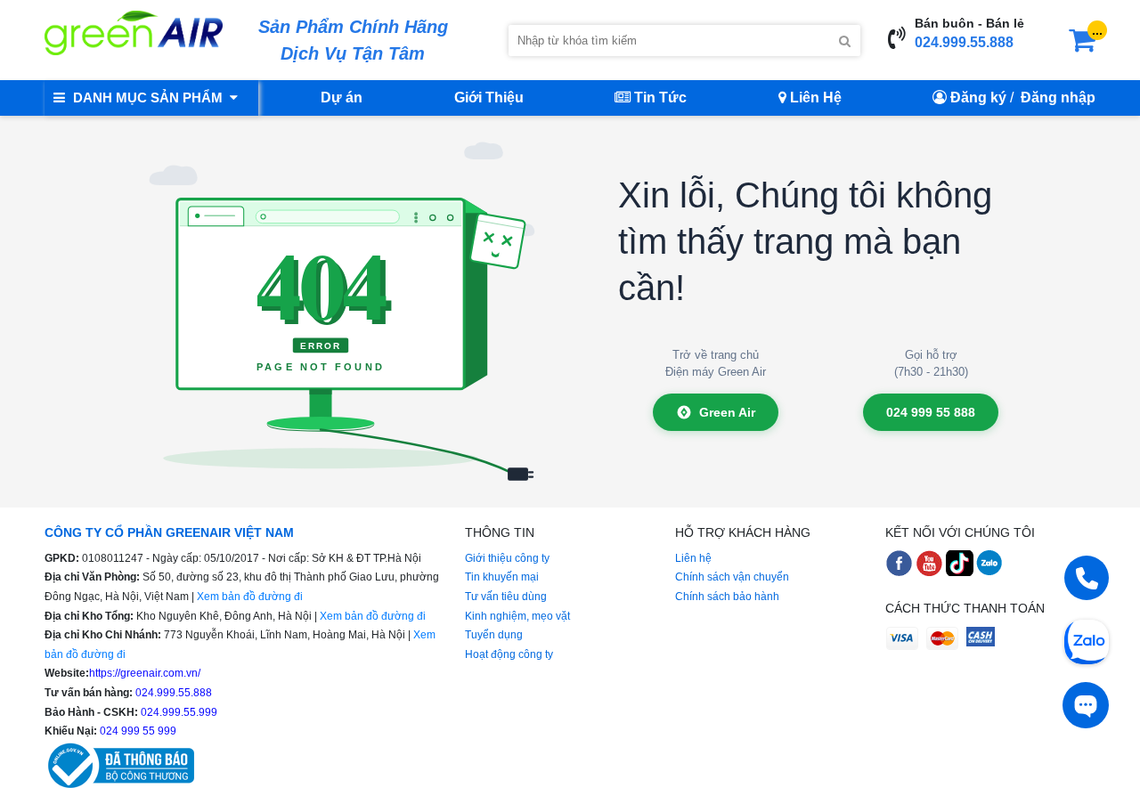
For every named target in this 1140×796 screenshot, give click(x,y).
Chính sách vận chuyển (732, 577)
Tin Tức (659, 97)
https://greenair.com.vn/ (144, 673)
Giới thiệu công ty (507, 558)
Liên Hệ (814, 97)
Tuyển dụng (494, 635)
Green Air (727, 412)
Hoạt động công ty (509, 654)
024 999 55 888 (930, 412)
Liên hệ (693, 558)
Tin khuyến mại (502, 577)
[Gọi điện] (1086, 578)
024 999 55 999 (136, 731)
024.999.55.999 (177, 712)
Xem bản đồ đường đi (250, 596)
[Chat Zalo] (1086, 640)
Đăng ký (978, 97)
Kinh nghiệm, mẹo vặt (517, 616)
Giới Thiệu (489, 97)
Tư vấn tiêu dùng (506, 596)
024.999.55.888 (964, 42)
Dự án (341, 97)
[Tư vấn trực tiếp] (1086, 705)
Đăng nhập (1058, 97)
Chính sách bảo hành (727, 596)
